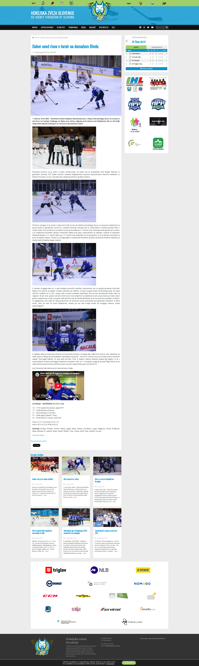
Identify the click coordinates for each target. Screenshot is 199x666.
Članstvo (61, 27)
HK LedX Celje (136, 57)
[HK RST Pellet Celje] (71, 3)
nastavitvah (110, 664)
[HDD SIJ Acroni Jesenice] (52, 3)
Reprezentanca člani (38, 441)
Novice (35, 27)
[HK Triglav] (152, 3)
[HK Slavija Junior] (141, 3)
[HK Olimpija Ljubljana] (129, 3)
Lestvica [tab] (136, 47)
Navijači (92, 27)
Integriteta (103, 27)
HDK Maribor (136, 54)
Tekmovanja (73, 27)
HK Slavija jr (136, 60)
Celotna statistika (147, 69)
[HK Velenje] (164, 3)
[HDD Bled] (34, 3)
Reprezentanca (47, 27)
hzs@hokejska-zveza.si (112, 646)
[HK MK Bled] (43, 3)
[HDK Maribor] (62, 3)
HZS (113, 27)
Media (83, 27)
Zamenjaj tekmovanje (140, 37)
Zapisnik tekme (38, 435)
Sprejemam (129, 663)
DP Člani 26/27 (139, 42)
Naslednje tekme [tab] (157, 47)
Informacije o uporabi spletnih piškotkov (152, 638)
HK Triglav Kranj (137, 64)
